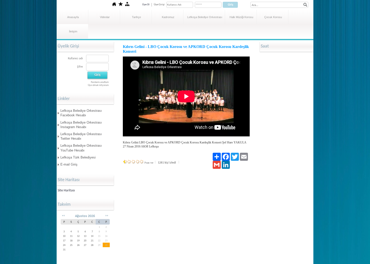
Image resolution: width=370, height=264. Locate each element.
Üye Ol (146, 4)
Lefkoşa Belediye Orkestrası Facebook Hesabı (81, 113)
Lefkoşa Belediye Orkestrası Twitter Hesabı (81, 136)
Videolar (105, 17)
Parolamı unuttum (100, 82)
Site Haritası (66, 190)
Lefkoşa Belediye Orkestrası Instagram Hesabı (81, 125)
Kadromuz (168, 17)
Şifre (80, 66)
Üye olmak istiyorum (98, 85)
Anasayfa (73, 17)
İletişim (73, 31)
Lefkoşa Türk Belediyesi (78, 157)
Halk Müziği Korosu (241, 17)
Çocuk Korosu (273, 17)
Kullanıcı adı (75, 58)
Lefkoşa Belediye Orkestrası (204, 17)
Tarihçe (136, 17)
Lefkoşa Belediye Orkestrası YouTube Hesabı (81, 148)
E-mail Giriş (69, 164)
